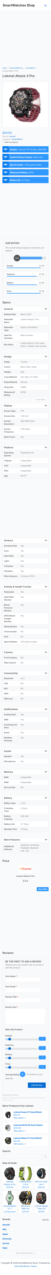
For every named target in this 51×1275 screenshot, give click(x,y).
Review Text (11, 1007)
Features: (9, 1045)
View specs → (19, 1118)
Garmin (5, 1243)
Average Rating (12, 1074)
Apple (5, 1234)
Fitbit (4, 1248)
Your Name (11, 976)
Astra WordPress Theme (25, 1266)
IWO (4, 1229)
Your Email (11, 986)
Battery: (9, 1054)
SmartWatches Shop (19, 5)
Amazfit (6, 1225)
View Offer (42, 889)
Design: (8, 1035)
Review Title (11, 997)
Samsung (6, 1238)
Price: (8, 1064)
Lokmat (29, 1105)
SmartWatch (17, 139)
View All (45, 1220)
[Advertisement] (25, 38)
